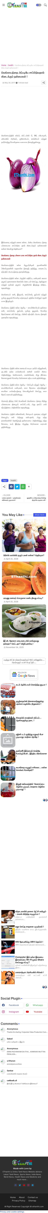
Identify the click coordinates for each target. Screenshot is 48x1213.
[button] (38, 5)
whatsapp (38, 1005)
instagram (14, 1011)
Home (3, 65)
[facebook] (15, 1185)
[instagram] (28, 1185)
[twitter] (19, 1185)
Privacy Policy (18, 1200)
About (22, 1197)
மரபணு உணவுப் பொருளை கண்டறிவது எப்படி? (23, 598)
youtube (38, 1011)
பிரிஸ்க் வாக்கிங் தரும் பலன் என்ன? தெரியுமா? (23, 555)
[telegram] (32, 1185)
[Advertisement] (24, 34)
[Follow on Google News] (24, 678)
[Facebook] (11, 486)
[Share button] (28, 486)
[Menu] (3, 5)
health (10, 65)
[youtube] (24, 1185)
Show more (39, 515)
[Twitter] (17, 486)
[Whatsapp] (23, 486)
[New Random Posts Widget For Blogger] (45, 800)
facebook (14, 1005)
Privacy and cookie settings (12, 1211)
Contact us (33, 1197)
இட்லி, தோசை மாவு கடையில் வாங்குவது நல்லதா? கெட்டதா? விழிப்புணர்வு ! (21, 642)
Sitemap (32, 1200)
